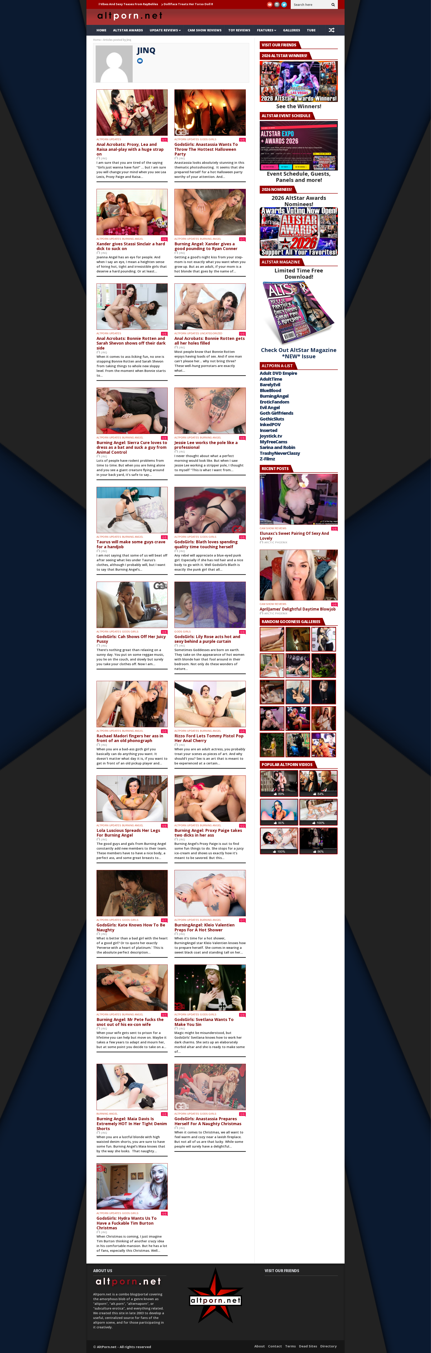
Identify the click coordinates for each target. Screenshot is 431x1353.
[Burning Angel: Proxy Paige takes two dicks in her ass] (210, 798)
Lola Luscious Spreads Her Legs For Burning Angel (128, 833)
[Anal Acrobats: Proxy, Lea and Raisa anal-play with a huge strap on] (132, 112)
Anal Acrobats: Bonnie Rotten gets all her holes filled (209, 341)
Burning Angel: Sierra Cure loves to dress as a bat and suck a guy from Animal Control (132, 447)
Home (101, 30)
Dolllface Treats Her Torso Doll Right (121, 4)
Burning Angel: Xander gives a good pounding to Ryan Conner (205, 246)
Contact (275, 1346)
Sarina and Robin (277, 447)
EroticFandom (274, 402)
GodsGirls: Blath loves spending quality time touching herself (206, 544)
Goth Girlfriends (276, 413)
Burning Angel (132, 238)
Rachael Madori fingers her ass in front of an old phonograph (130, 738)
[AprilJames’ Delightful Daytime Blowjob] (299, 575)
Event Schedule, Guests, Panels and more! (299, 176)
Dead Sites (308, 1346)
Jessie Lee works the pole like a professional (206, 445)
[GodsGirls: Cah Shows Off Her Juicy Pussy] (132, 605)
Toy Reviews (239, 30)
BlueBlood (270, 390)
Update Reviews (164, 30)
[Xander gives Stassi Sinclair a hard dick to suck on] (132, 212)
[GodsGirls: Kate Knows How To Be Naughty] (132, 893)
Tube (311, 30)
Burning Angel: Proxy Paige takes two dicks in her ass (208, 833)
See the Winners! (298, 106)
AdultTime (271, 379)
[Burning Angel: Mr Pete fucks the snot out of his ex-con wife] (132, 988)
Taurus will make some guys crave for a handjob (131, 544)
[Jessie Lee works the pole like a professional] (210, 411)
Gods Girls (208, 139)
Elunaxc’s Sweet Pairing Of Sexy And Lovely (294, 536)
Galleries (291, 30)
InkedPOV (270, 424)
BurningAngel (274, 396)
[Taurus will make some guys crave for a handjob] (132, 510)
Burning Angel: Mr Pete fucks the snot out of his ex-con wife (130, 1022)
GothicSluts (272, 419)
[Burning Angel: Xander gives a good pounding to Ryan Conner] (210, 212)
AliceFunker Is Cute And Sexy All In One (183, 4)
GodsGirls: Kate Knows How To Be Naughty (131, 927)
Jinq (104, 158)
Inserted (268, 430)
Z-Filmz (267, 459)
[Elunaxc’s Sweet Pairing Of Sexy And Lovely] (299, 499)
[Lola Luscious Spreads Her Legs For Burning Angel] (132, 798)
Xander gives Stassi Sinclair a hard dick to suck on (131, 246)
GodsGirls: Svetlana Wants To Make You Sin (204, 1022)
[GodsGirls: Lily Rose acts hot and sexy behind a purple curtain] (210, 605)
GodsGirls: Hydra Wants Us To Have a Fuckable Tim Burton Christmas (127, 1222)
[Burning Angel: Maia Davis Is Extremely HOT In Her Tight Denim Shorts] (132, 1087)
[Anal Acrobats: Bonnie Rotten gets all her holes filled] (210, 306)
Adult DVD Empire (278, 373)
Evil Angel (270, 407)
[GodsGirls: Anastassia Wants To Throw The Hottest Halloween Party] (210, 112)
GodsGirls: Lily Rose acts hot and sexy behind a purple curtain (207, 639)
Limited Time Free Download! (299, 273)
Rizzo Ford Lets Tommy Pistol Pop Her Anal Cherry (209, 738)
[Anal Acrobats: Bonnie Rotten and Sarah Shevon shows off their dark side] (132, 306)
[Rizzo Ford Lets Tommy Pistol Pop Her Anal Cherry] (210, 704)
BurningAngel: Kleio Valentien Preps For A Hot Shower (204, 927)
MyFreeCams (273, 442)
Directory (328, 1346)
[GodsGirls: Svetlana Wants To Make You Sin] (210, 988)
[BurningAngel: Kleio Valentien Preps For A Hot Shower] (210, 893)
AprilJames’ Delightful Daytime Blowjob (298, 609)
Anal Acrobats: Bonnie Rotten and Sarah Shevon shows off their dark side (131, 343)
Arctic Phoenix (275, 542)
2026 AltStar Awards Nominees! (299, 201)
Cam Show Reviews (205, 30)
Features (265, 30)
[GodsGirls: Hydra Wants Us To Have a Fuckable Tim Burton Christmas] (132, 1186)
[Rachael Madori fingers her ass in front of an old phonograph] (132, 704)
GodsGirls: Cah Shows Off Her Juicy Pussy (131, 639)
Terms (290, 1346)
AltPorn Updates (109, 139)
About (259, 1346)
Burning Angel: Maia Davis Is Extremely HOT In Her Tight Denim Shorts (132, 1123)
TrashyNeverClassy (280, 453)
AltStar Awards (128, 30)
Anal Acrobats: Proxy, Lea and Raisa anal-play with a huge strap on (130, 149)
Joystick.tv (271, 436)
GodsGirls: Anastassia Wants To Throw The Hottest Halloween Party (206, 149)
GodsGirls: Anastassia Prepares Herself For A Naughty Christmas (207, 1121)
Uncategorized (211, 333)
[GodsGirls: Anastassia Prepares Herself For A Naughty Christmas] (210, 1087)
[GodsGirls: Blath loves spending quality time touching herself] (210, 510)
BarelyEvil (270, 385)
